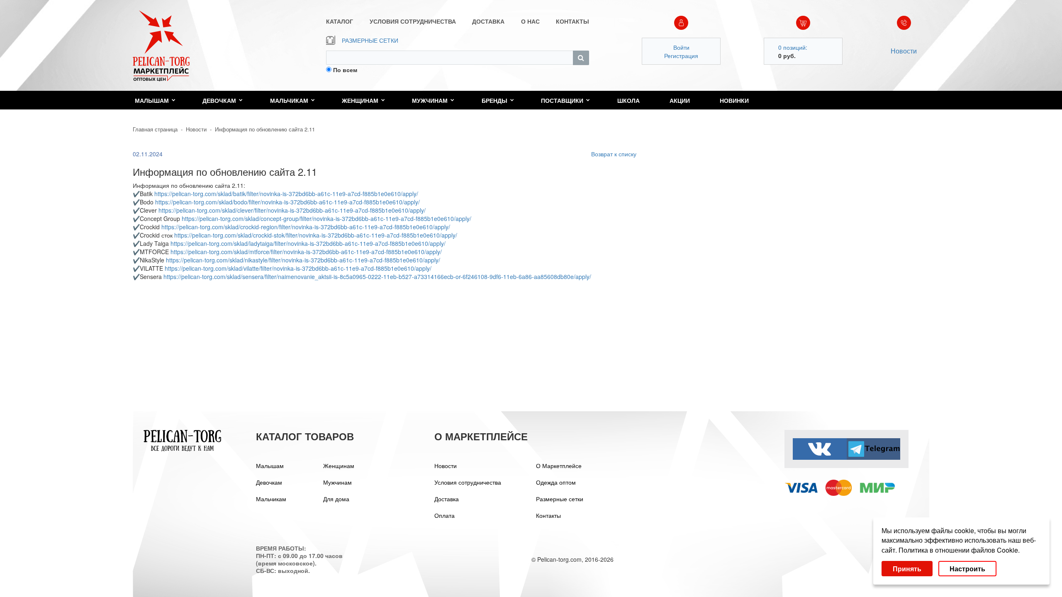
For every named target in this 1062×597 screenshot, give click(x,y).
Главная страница (155, 129)
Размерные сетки (559, 499)
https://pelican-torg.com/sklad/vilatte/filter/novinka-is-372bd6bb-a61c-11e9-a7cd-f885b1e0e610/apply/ (298, 268)
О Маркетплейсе (559, 465)
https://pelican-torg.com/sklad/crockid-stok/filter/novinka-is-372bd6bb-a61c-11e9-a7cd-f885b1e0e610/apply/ (315, 235)
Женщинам (360, 100)
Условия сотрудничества (467, 482)
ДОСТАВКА (488, 21)
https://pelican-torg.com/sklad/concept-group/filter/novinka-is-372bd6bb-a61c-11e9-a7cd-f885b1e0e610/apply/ (326, 218)
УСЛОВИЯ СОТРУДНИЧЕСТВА (413, 21)
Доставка (446, 499)
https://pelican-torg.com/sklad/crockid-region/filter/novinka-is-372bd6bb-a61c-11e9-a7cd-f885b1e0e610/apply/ (305, 227)
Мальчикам (289, 100)
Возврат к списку (613, 154)
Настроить (967, 568)
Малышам (152, 100)
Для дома (336, 499)
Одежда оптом (556, 482)
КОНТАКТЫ (572, 21)
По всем (345, 70)
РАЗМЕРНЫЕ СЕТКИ (370, 40)
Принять (907, 568)
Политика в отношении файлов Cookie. (959, 550)
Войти (681, 47)
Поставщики (562, 100)
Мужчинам (430, 100)
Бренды (494, 100)
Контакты (548, 515)
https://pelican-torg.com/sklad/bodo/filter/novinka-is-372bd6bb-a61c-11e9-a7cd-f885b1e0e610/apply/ (287, 202)
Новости (904, 51)
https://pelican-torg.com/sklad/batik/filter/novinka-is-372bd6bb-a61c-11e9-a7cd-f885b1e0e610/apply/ (286, 193)
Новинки (734, 100)
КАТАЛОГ (339, 21)
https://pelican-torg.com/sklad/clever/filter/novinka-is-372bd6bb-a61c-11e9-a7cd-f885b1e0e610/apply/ (292, 210)
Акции (680, 100)
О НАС (530, 21)
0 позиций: (792, 47)
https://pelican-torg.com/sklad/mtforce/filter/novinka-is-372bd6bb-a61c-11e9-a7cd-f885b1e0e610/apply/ (306, 252)
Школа (628, 100)
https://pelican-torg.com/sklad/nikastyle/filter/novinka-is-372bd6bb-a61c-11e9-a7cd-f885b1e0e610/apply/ (303, 260)
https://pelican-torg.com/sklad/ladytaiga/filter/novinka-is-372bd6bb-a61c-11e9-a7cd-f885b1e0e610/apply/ (308, 243)
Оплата (444, 515)
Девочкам (219, 100)
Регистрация (681, 55)
